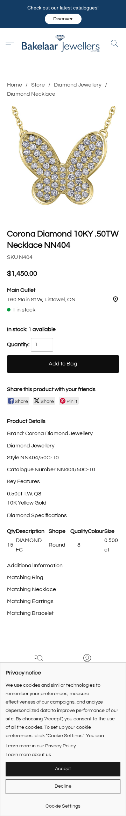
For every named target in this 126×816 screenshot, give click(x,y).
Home (14, 85)
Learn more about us (28, 754)
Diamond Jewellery (78, 85)
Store (38, 85)
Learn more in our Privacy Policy (41, 745)
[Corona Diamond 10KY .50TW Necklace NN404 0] (63, 162)
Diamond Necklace (31, 94)
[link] (63, 803)
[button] (63, 19)
